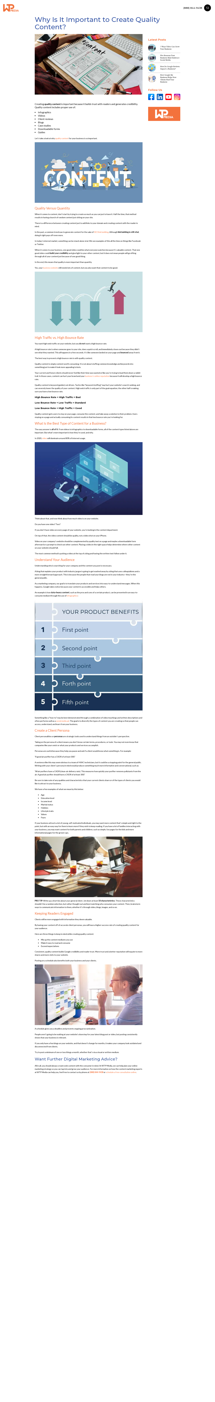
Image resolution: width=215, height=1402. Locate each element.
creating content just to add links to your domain (82, 223)
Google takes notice (51, 586)
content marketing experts (130, 1069)
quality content (62, 138)
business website (50, 268)
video (44, 438)
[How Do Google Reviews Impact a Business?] (152, 68)
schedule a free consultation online (121, 1072)
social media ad (62, 721)
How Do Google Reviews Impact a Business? (170, 67)
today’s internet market (47, 241)
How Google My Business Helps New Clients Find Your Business (168, 78)
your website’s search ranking (123, 385)
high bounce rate (43, 349)
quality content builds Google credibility (62, 951)
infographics (72, 595)
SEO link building (101, 232)
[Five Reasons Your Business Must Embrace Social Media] (152, 58)
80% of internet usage (75, 438)
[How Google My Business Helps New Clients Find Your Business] (152, 78)
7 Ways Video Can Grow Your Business (170, 48)
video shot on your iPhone (94, 535)
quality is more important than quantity (75, 262)
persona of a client (54, 742)
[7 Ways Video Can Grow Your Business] (152, 48)
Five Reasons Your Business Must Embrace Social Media (169, 57)
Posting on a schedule (44, 960)
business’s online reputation (97, 376)
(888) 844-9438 (192, 7)
